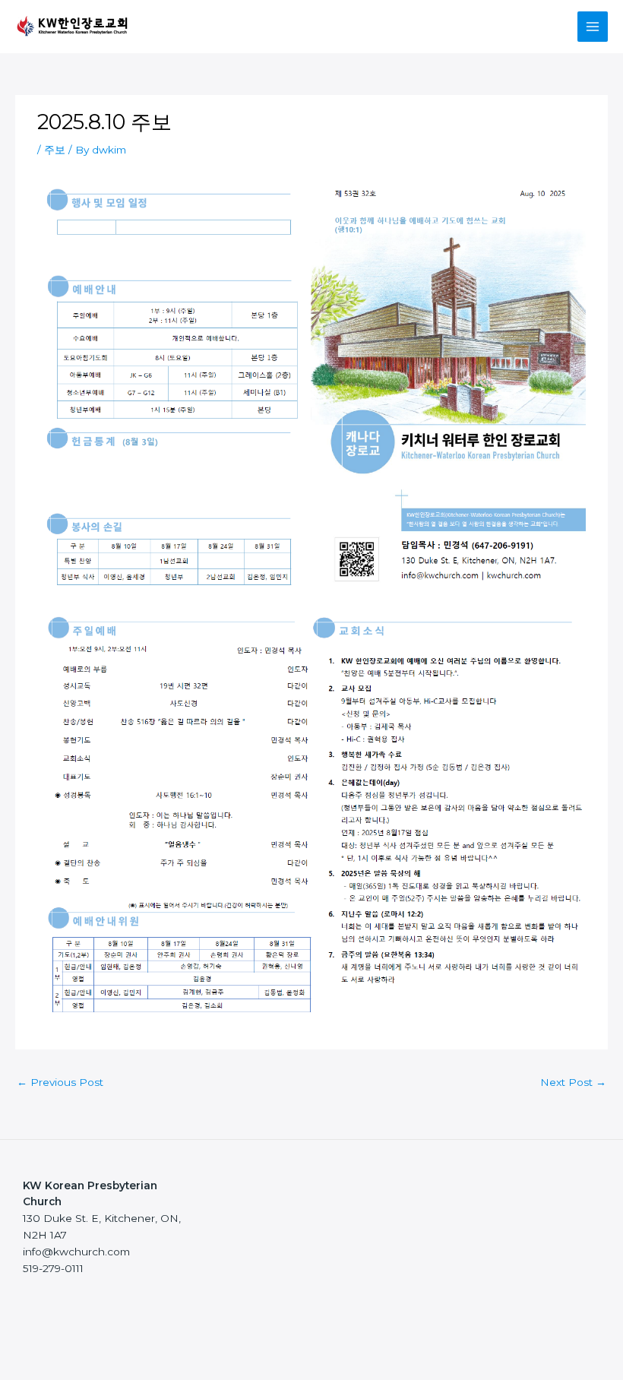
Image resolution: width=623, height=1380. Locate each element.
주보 (54, 150)
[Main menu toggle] (593, 27)
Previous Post (60, 1082)
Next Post (573, 1082)
